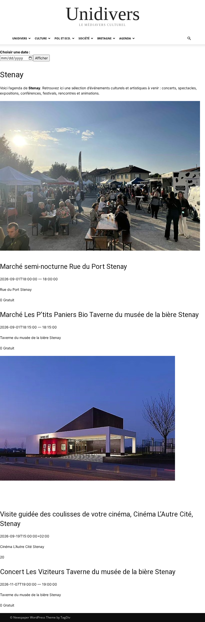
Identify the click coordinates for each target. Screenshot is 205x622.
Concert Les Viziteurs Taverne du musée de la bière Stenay (88, 572)
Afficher (41, 58)
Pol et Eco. (62, 38)
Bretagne (104, 38)
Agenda (125, 38)
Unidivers (19, 38)
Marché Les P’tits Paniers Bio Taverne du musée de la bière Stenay (99, 315)
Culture (41, 38)
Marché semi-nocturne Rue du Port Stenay (63, 267)
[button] (189, 38)
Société (84, 38)
